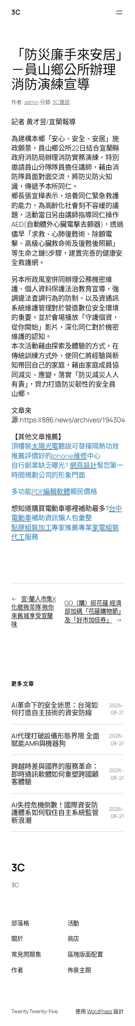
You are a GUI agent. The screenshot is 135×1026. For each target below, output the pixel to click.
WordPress (99, 1011)
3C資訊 (61, 101)
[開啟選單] (119, 12)
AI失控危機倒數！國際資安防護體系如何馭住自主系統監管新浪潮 (55, 812)
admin (31, 101)
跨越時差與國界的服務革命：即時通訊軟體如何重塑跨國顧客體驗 (55, 773)
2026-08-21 (116, 709)
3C (15, 12)
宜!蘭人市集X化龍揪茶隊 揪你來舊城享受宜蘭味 (33, 611)
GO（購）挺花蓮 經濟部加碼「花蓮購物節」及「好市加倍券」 (93, 611)
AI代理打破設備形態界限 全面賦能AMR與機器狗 (55, 739)
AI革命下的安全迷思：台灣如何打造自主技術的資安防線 (54, 709)
